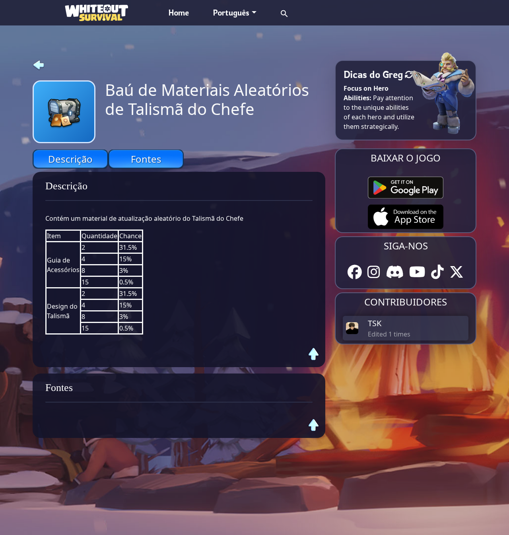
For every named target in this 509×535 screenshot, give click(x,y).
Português (231, 13)
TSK (374, 323)
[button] (284, 13)
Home (179, 13)
